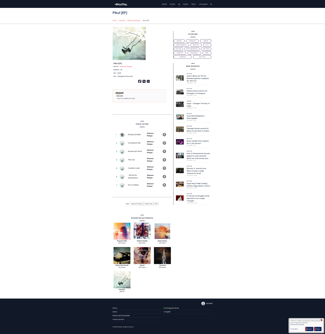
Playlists (185, 4)
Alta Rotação (203, 4)
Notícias (172, 4)
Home (115, 308)
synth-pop (202, 57)
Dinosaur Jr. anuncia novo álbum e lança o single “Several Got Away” (196, 170)
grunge (205, 41)
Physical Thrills (122, 241)
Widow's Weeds (142, 241)
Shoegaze (183, 57)
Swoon (142, 265)
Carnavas (162, 265)
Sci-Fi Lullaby (133, 185)
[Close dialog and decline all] (322, 320)
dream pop (148, 204)
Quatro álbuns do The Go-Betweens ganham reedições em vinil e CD (198, 78)
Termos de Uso (118, 319)
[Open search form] (211, 4)
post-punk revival (192, 49)
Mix (179, 4)
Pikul (156, 204)
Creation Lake (134, 168)
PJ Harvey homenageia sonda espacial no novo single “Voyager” (198, 198)
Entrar (209, 303)
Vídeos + (193, 4)
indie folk (196, 45)
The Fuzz (131, 160)
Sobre (115, 312)
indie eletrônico (181, 45)
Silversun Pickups (133, 20)
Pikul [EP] (122, 290)
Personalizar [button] (294, 329)
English (168, 312)
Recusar (309, 329)
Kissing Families (134, 134)
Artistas (164, 4)
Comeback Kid (134, 143)
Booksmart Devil (135, 151)
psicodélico (194, 53)
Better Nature (162, 241)
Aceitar (318, 329)
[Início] (121, 4)
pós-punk (178, 49)
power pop (180, 53)
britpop (179, 41)
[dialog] (306, 325)
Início (115, 20)
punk (206, 53)
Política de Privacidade (121, 315)
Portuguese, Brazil (172, 308)
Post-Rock (206, 49)
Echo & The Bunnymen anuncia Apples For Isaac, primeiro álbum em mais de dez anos (198, 155)
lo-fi (207, 45)
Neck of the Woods (122, 265)
